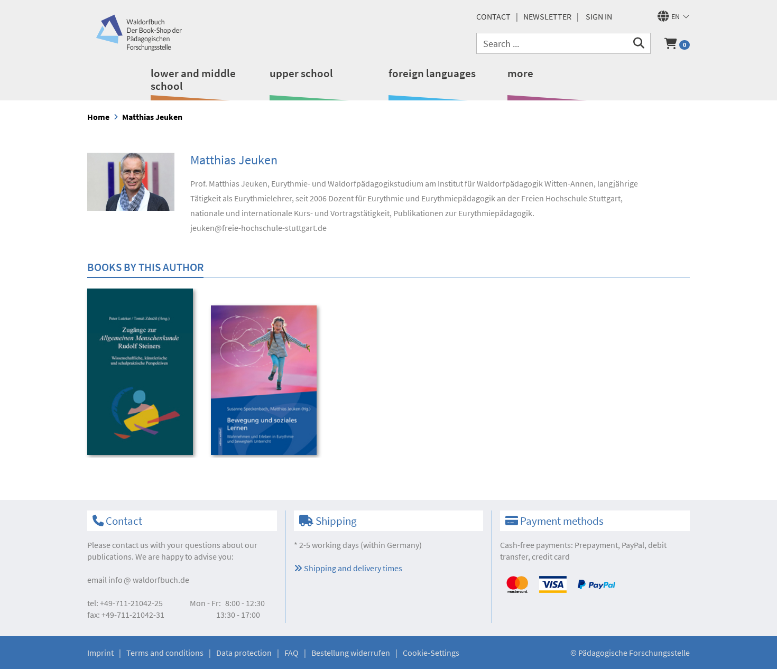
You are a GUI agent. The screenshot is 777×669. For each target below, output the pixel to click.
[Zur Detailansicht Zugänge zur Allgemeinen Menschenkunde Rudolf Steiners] (142, 372)
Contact (493, 16)
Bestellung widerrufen (350, 652)
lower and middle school (193, 79)
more (520, 73)
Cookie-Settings (431, 652)
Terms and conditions (165, 652)
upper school (301, 73)
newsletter (547, 16)
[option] (142, 373)
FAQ (291, 652)
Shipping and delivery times (352, 568)
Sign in (599, 16)
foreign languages (432, 73)
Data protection (244, 652)
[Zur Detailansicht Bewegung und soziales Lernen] (265, 379)
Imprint (100, 652)
